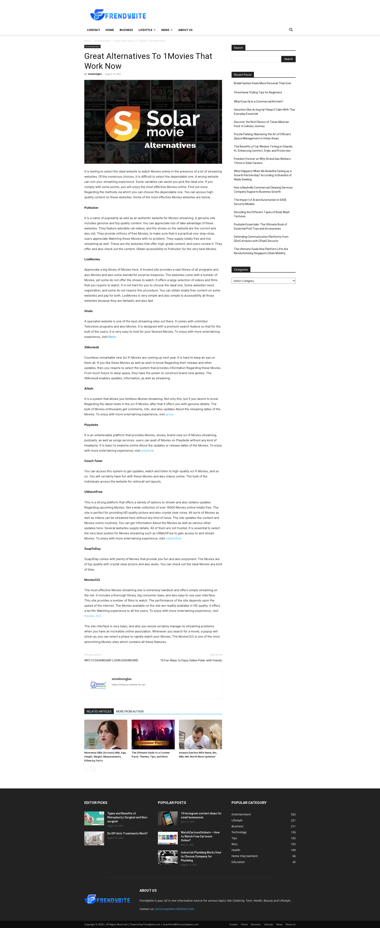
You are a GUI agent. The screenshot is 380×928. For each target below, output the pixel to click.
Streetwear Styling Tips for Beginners (258, 92)
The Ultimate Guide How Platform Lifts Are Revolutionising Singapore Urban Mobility (261, 251)
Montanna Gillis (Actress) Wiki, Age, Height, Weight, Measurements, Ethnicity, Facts (105, 756)
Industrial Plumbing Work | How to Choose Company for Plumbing (201, 856)
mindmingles (95, 73)
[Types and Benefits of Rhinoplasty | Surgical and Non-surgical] (94, 818)
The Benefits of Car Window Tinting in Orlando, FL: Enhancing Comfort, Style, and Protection (263, 148)
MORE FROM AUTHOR (130, 711)
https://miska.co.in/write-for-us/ (128, 684)
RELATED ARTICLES (99, 711)
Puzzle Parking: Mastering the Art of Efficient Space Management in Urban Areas (262, 136)
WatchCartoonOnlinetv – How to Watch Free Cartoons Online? (200, 836)
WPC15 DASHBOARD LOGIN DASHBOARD (111, 660)
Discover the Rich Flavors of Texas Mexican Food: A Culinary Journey (261, 124)
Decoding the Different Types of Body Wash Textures (262, 214)
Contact (93, 30)
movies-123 (92, 616)
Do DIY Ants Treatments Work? (127, 833)
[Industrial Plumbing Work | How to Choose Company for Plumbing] (168, 857)
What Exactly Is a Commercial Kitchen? (258, 101)
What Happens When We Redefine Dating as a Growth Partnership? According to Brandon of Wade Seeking (263, 175)
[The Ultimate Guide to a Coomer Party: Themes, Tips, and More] (153, 734)
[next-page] (93, 768)
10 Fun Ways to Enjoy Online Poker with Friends (191, 660)
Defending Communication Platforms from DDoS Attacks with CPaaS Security (261, 238)
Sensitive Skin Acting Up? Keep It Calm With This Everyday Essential (264, 111)
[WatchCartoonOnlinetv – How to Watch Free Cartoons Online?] (168, 837)
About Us (185, 30)
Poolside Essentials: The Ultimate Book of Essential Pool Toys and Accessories (260, 226)
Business (126, 30)
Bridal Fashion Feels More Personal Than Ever (262, 83)
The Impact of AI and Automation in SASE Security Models (260, 202)
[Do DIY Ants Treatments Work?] (94, 838)
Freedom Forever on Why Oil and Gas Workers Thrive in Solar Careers (262, 161)
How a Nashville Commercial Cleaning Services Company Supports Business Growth (263, 189)
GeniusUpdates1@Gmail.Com (174, 909)
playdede (147, 450)
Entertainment (103, 40)
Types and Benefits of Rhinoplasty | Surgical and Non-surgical (127, 817)
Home (109, 30)
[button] (291, 30)
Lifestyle (145, 30)
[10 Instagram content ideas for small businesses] (168, 818)
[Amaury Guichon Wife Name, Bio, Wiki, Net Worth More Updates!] (200, 734)
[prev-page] (86, 768)
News (165, 30)
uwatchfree (173, 538)
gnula (169, 414)
